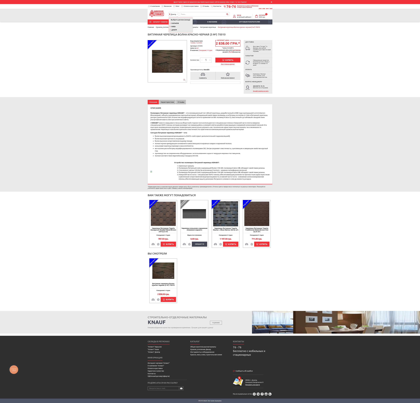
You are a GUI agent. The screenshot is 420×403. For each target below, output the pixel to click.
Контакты (217, 6)
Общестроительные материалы (203, 347)
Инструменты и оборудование (202, 352)
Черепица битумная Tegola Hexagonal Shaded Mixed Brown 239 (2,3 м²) (163, 229)
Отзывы (206, 6)
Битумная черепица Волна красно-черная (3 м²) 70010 (163, 284)
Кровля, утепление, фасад (200, 349)
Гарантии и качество (156, 371)
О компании (155, 6)
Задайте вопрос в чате (260, 91)
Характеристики (167, 102)
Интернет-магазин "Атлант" (159, 363)
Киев (173, 26)
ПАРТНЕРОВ (236, 50)
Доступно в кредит (228, 64)
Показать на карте (252, 385)
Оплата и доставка (191, 6)
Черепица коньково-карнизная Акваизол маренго (194, 229)
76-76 (231, 6)
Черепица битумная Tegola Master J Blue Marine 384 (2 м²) (225, 229)
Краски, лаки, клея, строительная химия (206, 355)
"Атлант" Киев (153, 349)
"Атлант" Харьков (155, 347)
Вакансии (168, 6)
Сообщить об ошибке (244, 371)
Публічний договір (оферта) (159, 376)
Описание (153, 102)
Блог (177, 6)
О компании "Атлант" (156, 366)
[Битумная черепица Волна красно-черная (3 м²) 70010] (167, 61)
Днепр (173, 14)
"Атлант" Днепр (154, 352)
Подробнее (216, 322)
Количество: (195, 60)
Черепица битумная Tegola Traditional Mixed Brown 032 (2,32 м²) (256, 229)
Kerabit (206, 70)
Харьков (175, 23)
